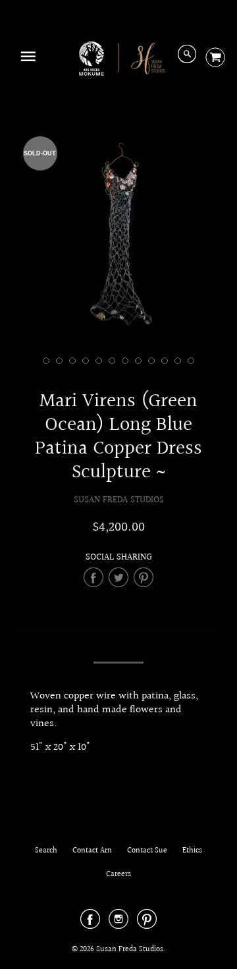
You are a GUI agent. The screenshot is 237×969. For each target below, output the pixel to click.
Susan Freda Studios (119, 500)
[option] (118, 236)
